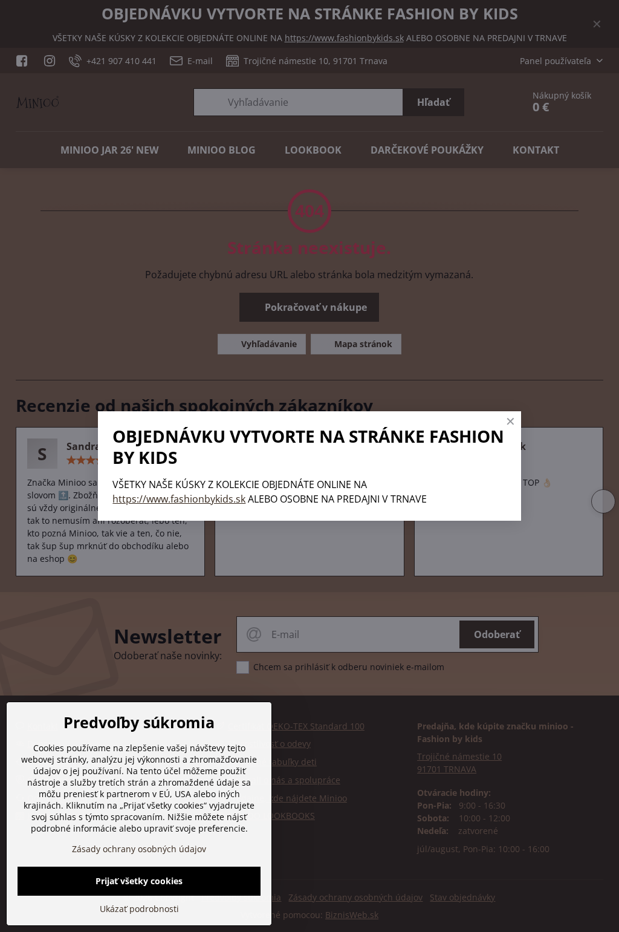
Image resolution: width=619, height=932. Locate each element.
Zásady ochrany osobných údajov (139, 849)
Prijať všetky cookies (139, 881)
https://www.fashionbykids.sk (178, 499)
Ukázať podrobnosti (139, 908)
